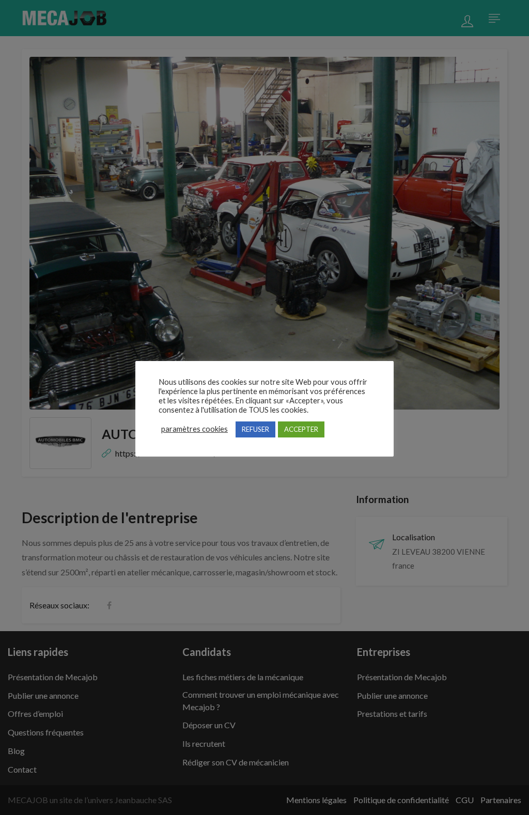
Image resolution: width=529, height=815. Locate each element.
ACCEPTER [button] (301, 429)
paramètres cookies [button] (194, 429)
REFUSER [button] (255, 429)
